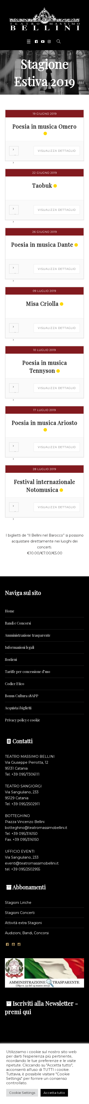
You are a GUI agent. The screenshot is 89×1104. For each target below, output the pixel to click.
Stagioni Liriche (18, 902)
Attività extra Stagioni (23, 923)
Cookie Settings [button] (22, 1093)
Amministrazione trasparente (27, 635)
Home (9, 611)
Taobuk (42, 185)
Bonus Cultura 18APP (21, 695)
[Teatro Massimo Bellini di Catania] (44, 19)
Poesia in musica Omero (44, 126)
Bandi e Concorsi (18, 623)
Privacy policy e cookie (22, 720)
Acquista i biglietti (18, 708)
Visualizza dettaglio (57, 150)
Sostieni (11, 659)
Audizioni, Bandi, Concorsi (27, 933)
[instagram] (49, 41)
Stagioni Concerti (20, 912)
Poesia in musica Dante (42, 244)
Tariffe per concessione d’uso (27, 671)
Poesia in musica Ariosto (44, 422)
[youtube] (42, 41)
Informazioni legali (19, 647)
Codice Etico (14, 683)
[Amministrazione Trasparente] (44, 972)
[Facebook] (36, 41)
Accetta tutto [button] (54, 1093)
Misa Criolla (42, 303)
